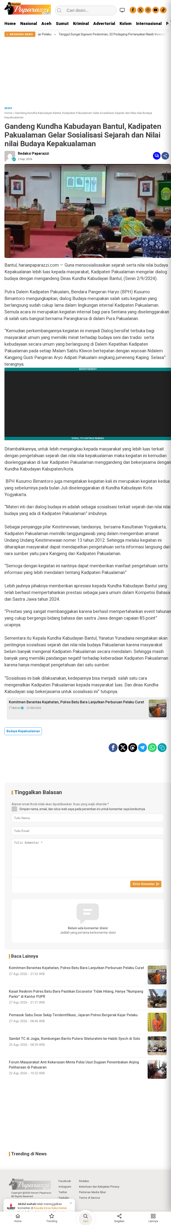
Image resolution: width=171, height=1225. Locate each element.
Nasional (28, 24)
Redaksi (84, 1181)
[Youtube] (155, 10)
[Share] (165, 156)
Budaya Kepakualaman (23, 731)
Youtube (64, 1198)
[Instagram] (148, 10)
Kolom (126, 24)
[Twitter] (140, 10)
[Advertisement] (85, 70)
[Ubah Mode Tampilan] (123, 10)
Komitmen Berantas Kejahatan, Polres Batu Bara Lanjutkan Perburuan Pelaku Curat (76, 702)
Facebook (65, 1181)
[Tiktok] (163, 10)
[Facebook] (133, 10)
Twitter (63, 1192)
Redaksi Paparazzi (33, 153)
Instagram (65, 1187)
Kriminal (81, 24)
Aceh (46, 24)
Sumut (62, 24)
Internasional (149, 24)
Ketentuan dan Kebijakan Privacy (99, 1187)
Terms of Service (89, 1198)
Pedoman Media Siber (92, 1192)
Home (10, 24)
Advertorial (104, 24)
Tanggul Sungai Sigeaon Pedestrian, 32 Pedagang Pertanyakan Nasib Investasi (87, 34)
